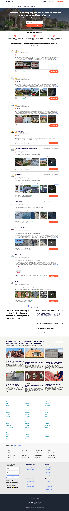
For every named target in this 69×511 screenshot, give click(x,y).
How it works (48, 479)
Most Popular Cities (9, 445)
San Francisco (9, 418)
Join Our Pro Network (31, 481)
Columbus (27, 438)
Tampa (7, 434)
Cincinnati (27, 434)
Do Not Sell (35, 503)
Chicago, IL (37, 447)
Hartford (7, 423)
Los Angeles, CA (38, 450)
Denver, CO (10, 450)
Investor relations (49, 486)
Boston (26, 407)
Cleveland (27, 436)
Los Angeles (8, 410)
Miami (7, 430)
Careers (47, 483)
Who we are (48, 481)
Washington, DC (51, 457)
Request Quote (54, 71)
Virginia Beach (47, 430)
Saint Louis (27, 418)
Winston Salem (28, 432)
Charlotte (27, 427)
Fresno (7, 407)
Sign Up (60, 1)
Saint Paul (27, 414)
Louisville (27, 401)
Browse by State (17, 445)
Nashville (46, 412)
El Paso (46, 418)
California (31, 503)
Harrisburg (47, 403)
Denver (7, 421)
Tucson (7, 405)
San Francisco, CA (25, 457)
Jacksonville (8, 429)
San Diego (8, 416)
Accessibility (40, 503)
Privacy (29, 503)
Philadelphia (47, 405)
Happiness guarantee (49, 489)
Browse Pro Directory (30, 467)
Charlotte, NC (24, 447)
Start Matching (34, 25)
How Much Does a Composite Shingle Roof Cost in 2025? (15, 362)
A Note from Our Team (50, 474)
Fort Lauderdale (9, 427)
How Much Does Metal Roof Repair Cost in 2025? (53, 385)
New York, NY (51, 452)
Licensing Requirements (50, 475)
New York (27, 423)
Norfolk (46, 427)
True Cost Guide (49, 467)
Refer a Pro (48, 470)
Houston (46, 421)
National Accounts (30, 486)
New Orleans (28, 403)
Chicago (7, 438)
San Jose (8, 420)
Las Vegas (27, 420)
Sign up (12, 476)
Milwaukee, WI (11, 452)
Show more (56, 59)
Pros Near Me (48, 472)
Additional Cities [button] (9, 459)
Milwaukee (47, 436)
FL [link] (9, 6)
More (21, 3)
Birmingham (8, 401)
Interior (7, 3)
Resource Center (49, 469)
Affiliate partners (49, 491)
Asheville (27, 425)
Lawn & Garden (16, 3)
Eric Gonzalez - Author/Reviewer (51, 359)
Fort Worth (47, 420)
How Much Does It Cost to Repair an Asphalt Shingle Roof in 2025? (53, 363)
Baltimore (27, 405)
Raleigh (26, 430)
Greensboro (27, 429)
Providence (47, 409)
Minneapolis (27, 412)
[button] (19, 65)
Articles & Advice (26, 3)
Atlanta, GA (10, 447)
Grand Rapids (28, 410)
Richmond (47, 429)
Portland (46, 401)
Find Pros (28, 466)
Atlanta (7, 436)
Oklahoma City (28, 440)
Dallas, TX (50, 447)
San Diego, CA (11, 457)
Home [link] (7, 6)
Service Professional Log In (31, 479)
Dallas (46, 416)
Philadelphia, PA (11, 455)
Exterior (11, 3)
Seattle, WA (37, 457)
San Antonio (47, 423)
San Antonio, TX (51, 455)
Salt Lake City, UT (38, 455)
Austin (46, 414)
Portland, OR (24, 455)
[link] (34, 51)
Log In (55, 1)
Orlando (7, 432)
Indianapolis (8, 440)
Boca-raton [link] (13, 6)
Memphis (46, 410)
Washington (8, 425)
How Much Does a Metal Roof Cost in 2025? (34, 386)
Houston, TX (24, 450)
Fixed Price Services (30, 469)
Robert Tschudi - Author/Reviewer (32, 359)
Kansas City (27, 416)
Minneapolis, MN (25, 452)
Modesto (8, 412)
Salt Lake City (47, 425)
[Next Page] (43, 306)
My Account (48, 466)
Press (47, 484)
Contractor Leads (30, 484)
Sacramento (8, 414)
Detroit (26, 409)
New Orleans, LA (38, 452)
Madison (46, 434)
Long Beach (8, 409)
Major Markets (10, 399)
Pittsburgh (47, 407)
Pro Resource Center (30, 483)
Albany (26, 421)
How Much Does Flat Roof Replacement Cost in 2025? (12, 385)
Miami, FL (50, 450)
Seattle (46, 432)
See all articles (58, 341)
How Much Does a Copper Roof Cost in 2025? (34, 363)
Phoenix (7, 403)
